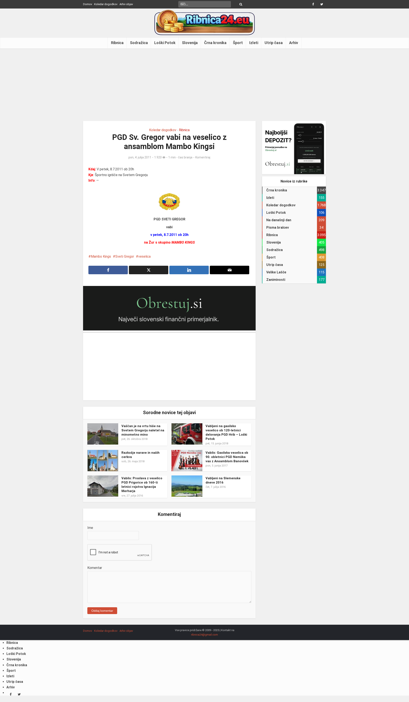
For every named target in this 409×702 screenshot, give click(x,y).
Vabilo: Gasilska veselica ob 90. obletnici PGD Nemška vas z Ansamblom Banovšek (227, 457)
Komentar (94, 568)
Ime (90, 528)
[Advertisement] (204, 85)
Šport (238, 42)
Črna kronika (215, 42)
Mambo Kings (101, 256)
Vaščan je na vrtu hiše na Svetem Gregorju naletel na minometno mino (142, 430)
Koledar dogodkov (105, 4)
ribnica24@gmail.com (204, 634)
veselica (144, 256)
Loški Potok (165, 42)
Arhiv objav (126, 4)
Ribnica (117, 42)
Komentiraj (202, 157)
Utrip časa (274, 42)
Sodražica (139, 42)
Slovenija (190, 42)
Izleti (253, 42)
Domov (87, 4)
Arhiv (293, 42)
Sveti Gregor (124, 256)
